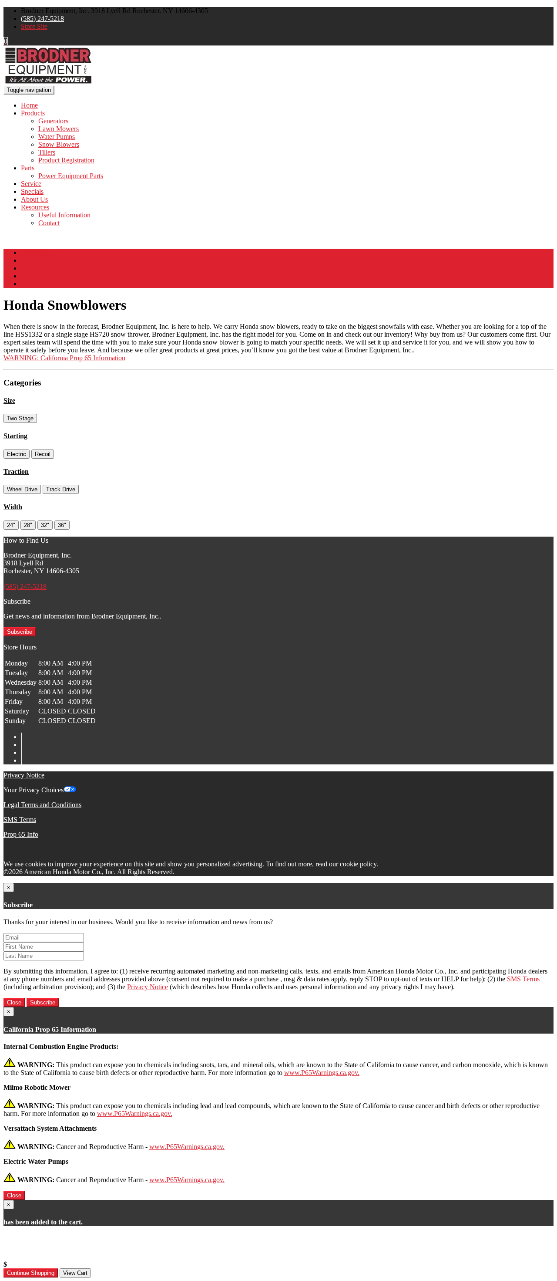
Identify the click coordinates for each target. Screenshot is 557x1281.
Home (29, 105)
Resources (35, 207)
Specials (32, 191)
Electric (16, 454)
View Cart (75, 1273)
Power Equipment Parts (70, 175)
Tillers (46, 152)
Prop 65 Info (20, 834)
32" (45, 525)
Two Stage (20, 418)
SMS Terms (19, 819)
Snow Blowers (58, 144)
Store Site (34, 26)
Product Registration (66, 160)
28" (28, 525)
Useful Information (64, 215)
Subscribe (19, 632)
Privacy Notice (23, 775)
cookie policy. (359, 864)
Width (12, 506)
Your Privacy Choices (33, 790)
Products (33, 113)
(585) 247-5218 (42, 18)
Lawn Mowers (58, 128)
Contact (49, 222)
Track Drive (60, 489)
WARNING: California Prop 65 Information (64, 358)
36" (62, 525)
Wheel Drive (22, 489)
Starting (15, 435)
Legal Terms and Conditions (42, 804)
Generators (53, 121)
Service (31, 183)
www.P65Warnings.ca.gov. (321, 1072)
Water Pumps (56, 136)
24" (11, 525)
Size (9, 400)
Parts (27, 168)
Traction (16, 471)
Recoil (42, 454)
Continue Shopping (30, 1273)
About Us (34, 199)
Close (14, 1002)
